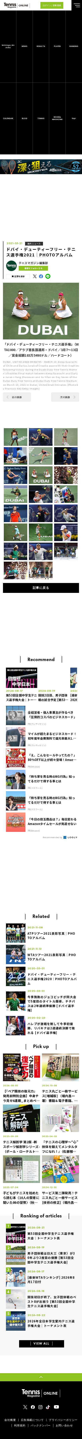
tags (74, 118)
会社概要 (10, 1420)
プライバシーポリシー (63, 1420)
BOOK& (57, 118)
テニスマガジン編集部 (33, 263)
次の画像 (65, 397)
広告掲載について (32, 1420)
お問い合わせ (64, 1425)
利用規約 (20, 1425)
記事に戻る (41, 588)
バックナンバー (41, 1425)
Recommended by (53, 837)
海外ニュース (34, 243)
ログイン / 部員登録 (52, 5)
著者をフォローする (33, 268)
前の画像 (17, 397)
